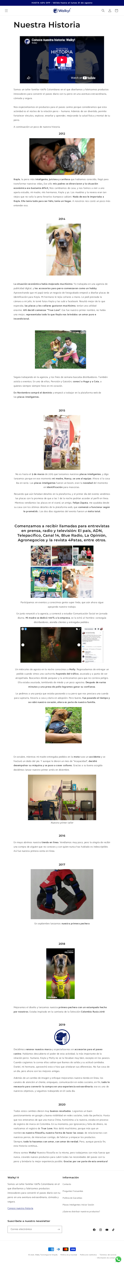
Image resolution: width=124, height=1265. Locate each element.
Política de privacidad (68, 1255)
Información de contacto (106, 1258)
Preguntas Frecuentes (73, 1191)
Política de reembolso (88, 1255)
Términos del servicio (108, 1255)
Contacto (67, 1184)
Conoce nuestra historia (20, 1208)
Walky (37, 1255)
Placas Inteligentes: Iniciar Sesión (78, 1205)
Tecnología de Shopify (49, 1255)
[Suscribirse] (58, 1229)
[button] (6, 10)
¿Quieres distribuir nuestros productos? (81, 1211)
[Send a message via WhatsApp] (118, 1259)
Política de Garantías (72, 1198)
